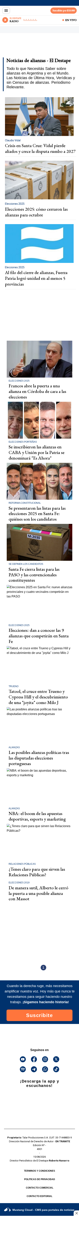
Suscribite (39, 1015)
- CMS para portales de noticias (43, 1209)
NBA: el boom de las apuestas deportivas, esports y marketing (37, 816)
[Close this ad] (76, 1213)
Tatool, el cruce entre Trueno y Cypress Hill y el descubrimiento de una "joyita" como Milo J (38, 696)
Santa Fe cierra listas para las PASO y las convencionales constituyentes (34, 574)
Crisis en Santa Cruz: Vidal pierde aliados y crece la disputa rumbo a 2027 (40, 148)
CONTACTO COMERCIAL (39, 1187)
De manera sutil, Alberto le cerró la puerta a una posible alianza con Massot (38, 893)
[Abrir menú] (6, 10)
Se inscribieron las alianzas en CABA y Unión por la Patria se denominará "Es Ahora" (36, 452)
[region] (33, 46)
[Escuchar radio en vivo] (5, 20)
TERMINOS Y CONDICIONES (39, 1171)
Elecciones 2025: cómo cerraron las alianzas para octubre (36, 212)
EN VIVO (71, 20)
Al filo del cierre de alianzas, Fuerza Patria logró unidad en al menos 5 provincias (36, 278)
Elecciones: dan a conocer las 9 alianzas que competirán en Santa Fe (39, 635)
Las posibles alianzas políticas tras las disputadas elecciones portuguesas (39, 757)
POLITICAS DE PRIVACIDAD (39, 1179)
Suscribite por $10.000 (64, 10)
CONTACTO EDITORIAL (39, 1196)
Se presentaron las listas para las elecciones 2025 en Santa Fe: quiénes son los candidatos (37, 513)
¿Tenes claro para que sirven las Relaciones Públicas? (37, 872)
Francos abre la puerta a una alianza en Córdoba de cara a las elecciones (37, 391)
